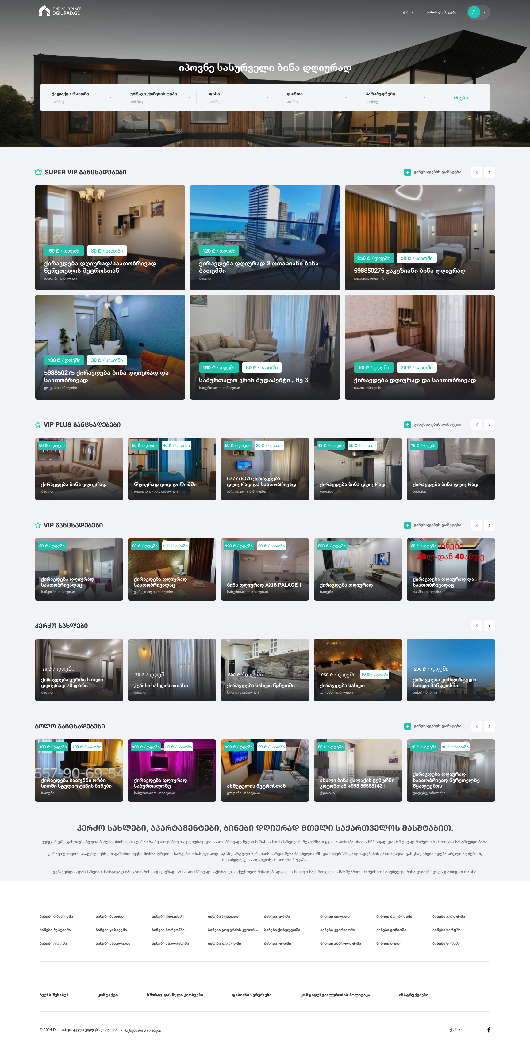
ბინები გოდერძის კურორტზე (235, 929)
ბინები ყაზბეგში (111, 929)
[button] (489, 172)
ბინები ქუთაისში (168, 916)
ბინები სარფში (446, 929)
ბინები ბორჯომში (168, 929)
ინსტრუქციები (413, 994)
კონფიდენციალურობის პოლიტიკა (335, 994)
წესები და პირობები (143, 1030)
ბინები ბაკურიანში (394, 916)
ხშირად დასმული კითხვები (175, 994)
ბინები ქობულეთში (282, 929)
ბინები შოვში (388, 943)
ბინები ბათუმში (110, 916)
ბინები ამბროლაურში (340, 943)
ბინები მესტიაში (55, 929)
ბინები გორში (277, 916)
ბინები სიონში (446, 943)
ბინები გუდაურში (448, 916)
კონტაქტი (108, 994)
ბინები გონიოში (391, 929)
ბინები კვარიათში (337, 929)
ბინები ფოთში (277, 943)
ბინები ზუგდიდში (224, 943)
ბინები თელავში (335, 916)
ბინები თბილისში (56, 916)
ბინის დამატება (442, 12)
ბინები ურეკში (53, 943)
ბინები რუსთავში (224, 916)
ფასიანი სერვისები (251, 994)
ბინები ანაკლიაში (113, 943)
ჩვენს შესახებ (54, 994)
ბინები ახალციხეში (170, 943)
